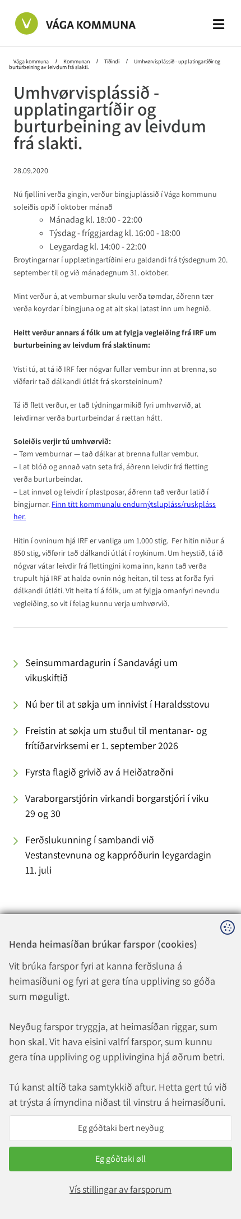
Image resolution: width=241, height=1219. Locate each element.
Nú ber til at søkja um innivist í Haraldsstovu (117, 704)
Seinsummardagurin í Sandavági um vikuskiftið (101, 670)
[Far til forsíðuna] (63, 23)
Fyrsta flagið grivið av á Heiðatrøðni (99, 771)
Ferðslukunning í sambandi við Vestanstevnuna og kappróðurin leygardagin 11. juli (118, 854)
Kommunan (76, 61)
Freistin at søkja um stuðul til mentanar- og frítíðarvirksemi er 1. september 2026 (116, 738)
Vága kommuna (31, 61)
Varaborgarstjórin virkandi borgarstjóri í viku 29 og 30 (117, 806)
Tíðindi (112, 61)
